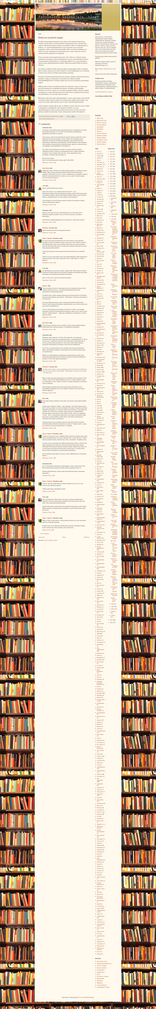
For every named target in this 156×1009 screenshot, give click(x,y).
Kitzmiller (99, 482)
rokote (98, 754)
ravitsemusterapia (101, 731)
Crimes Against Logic (113, 346)
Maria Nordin (100, 579)
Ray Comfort (100, 734)
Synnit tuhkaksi (114, 491)
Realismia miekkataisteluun (114, 432)
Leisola (98, 542)
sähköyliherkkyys (101, 771)
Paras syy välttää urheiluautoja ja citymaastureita (114, 580)
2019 (111, 169)
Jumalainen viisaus (99, 439)
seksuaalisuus (100, 800)
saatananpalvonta (101, 767)
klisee (52, 119)
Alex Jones (99, 166)
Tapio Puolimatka (100, 859)
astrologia (99, 199)
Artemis (99, 195)
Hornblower (100, 363)
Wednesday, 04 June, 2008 (49, 162)
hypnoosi (99, 374)
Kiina (98, 469)
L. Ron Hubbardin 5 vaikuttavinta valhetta (114, 547)
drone (98, 266)
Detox (98, 264)
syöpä (98, 843)
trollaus (99, 886)
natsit (98, 621)
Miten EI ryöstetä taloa (113, 222)
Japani (98, 414)
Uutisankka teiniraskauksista (114, 302)
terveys (98, 872)
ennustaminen (100, 290)
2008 (111, 196)
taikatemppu (100, 847)
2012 (98, 151)
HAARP (99, 338)
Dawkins (99, 254)
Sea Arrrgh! (114, 494)
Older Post (86, 537)
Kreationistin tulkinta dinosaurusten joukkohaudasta (114, 329)
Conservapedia (100, 242)
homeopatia (100, 354)
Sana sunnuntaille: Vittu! (114, 565)
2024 (111, 156)
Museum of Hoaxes (102, 122)
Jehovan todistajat (99, 417)
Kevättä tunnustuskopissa (114, 554)
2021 (111, 164)
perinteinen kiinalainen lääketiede (99, 683)
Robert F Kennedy (99, 747)
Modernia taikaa (113, 437)
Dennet (98, 258)
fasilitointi (99, 312)
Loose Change (100, 556)
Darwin (99, 246)
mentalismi (99, 593)
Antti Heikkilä (100, 184)
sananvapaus (100, 784)
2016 (111, 176)
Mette (44, 398)
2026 (111, 151)
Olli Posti (99, 640)
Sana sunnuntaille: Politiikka (114, 464)
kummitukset (100, 514)
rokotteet (99, 756)
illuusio (99, 385)
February (113, 611)
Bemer (98, 222)
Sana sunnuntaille (100, 779)
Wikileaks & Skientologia (114, 398)
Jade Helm (99, 412)
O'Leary (99, 636)
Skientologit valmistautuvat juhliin (114, 248)
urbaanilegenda (100, 900)
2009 (111, 193)
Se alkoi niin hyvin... (114, 297)
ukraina (99, 894)
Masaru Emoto (100, 585)
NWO (98, 634)
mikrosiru (99, 605)
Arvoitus (99, 197)
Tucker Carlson (101, 888)
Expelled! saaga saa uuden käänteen (114, 572)
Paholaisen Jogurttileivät (114, 238)
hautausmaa (100, 343)
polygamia (99, 695)
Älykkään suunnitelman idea (104, 963)
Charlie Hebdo (100, 234)
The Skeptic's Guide (102, 140)
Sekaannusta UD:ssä (114, 382)
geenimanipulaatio (101, 324)
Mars (98, 583)
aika (98, 160)
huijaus (98, 365)
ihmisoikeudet (100, 380)
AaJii (43, 186)
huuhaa (98, 367)
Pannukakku (100, 657)
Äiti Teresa (99, 162)
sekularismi (100, 803)
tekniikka (99, 862)
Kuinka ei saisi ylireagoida (114, 448)
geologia (99, 327)
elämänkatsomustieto (101, 277)
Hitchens (99, 347)
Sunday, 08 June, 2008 (48, 530)
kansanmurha (100, 451)
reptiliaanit (99, 740)
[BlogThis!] (69, 116)
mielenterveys (100, 597)
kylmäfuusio (100, 532)
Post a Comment (45, 533)
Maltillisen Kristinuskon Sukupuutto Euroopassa (114, 354)
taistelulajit (99, 852)
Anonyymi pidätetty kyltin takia (114, 405)
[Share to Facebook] (72, 116)
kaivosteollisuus (101, 445)
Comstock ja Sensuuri (114, 243)
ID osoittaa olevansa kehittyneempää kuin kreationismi (114, 230)
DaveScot (99, 248)
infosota (99, 391)
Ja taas (98, 410)
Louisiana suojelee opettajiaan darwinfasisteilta (114, 473)
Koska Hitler (100, 490)
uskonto (99, 908)
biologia (99, 230)
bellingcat (99, 220)
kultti (98, 512)
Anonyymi (99, 179)
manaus (99, 577)
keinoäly (99, 459)
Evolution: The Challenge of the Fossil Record (114, 424)
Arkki (98, 193)
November (114, 202)
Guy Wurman (100, 335)
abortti (98, 153)
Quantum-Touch (101, 716)
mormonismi (100, 611)
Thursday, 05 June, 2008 (48, 475)
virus (98, 933)
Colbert (99, 240)
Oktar (98, 638)
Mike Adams (100, 601)
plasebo (99, 691)
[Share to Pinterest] (74, 116)
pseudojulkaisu (100, 703)
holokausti (99, 351)
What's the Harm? (101, 144)
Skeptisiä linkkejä (101, 137)
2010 (111, 191)
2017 (111, 174)
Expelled (99, 308)
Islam (98, 406)
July (112, 216)
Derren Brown (100, 260)
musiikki (99, 615)
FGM (98, 319)
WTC (98, 952)
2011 (111, 188)
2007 (111, 620)
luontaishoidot (100, 560)
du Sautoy (99, 268)
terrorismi (99, 870)
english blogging (99, 287)
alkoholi (99, 169)
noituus (98, 629)
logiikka (99, 554)
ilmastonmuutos (101, 387)
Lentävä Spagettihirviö (100, 547)
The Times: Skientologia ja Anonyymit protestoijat (114, 366)
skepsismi (99, 814)
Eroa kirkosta (100, 298)
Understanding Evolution (103, 987)
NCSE (98, 974)
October (113, 206)
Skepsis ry (99, 131)
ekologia (99, 270)
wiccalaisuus (100, 944)
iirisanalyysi (100, 383)
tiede (98, 875)
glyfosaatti (99, 333)
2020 (111, 166)
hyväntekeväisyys (101, 376)
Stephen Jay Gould (100, 827)
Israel (98, 408)
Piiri (98, 686)
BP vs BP (113, 541)
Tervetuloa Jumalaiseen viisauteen (103, 92)
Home (64, 537)
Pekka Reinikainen (100, 670)
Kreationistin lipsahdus (114, 537)
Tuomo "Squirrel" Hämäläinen (50, 238)
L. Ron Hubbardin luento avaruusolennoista (114, 313)
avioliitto (99, 213)
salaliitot (99, 774)
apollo (98, 188)
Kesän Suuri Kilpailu (114, 307)
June (112, 219)
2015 (111, 179)
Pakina (98, 655)
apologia (99, 190)
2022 (111, 161)
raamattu (99, 720)
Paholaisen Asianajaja (48, 228)
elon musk (99, 282)
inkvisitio (99, 393)
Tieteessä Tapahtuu (101, 142)
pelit (98, 675)
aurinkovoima (100, 205)
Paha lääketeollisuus (100, 648)
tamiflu (98, 856)
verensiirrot (100, 922)
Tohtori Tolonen (101, 877)
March (113, 609)
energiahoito (100, 284)
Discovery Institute (101, 968)
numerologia (100, 631)
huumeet (99, 369)
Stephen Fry (100, 824)
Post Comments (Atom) (51, 540)
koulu (98, 494)
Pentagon (99, 679)
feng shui (99, 317)
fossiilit (98, 321)
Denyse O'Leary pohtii (113, 599)
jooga (98, 422)
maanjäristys (100, 571)
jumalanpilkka (100, 442)
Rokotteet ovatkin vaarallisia (114, 510)
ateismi (98, 201)
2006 (111, 622)
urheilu (98, 904)
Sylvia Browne (100, 835)
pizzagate (99, 689)
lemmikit (99, 544)
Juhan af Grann (101, 434)
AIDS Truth (100, 118)
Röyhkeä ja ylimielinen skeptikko (114, 292)
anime (98, 177)
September (114, 210)
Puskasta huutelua (99, 709)
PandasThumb (100, 978)
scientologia (100, 794)
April (112, 606)
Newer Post (42, 537)
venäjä (98, 920)
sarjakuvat (99, 787)
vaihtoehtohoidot (101, 911)
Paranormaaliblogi (101, 125)
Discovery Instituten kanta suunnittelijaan (114, 269)
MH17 (98, 595)
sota (98, 816)
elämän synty (100, 273)
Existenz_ (44, 286)
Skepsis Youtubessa (102, 133)
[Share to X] (71, 116)
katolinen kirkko (99, 455)
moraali (99, 609)
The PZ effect (113, 417)
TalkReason (100, 983)
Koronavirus (100, 487)
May (112, 604)
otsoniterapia (100, 644)
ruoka (98, 765)
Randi (98, 724)
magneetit (99, 575)
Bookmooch (100, 232)
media (98, 589)
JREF (98, 430)
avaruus (99, 211)
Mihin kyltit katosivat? (114, 594)
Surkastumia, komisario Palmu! (114, 480)
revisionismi (100, 742)
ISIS (98, 403)
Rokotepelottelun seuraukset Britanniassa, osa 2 (114, 339)
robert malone (100, 750)
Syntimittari (100, 839)
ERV (98, 302)
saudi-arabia (100, 792)
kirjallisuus (99, 475)
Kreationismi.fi (100, 972)
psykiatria (99, 707)
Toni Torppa (100, 881)
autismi (98, 209)
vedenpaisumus (100, 916)
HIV (98, 349)
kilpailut (99, 473)
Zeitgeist (99, 954)
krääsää (98, 496)
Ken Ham (99, 467)
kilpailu (99, 471)
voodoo (99, 939)
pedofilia (99, 667)
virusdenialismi (101, 936)
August (113, 214)
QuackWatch (100, 129)
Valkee (98, 914)
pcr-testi (99, 665)
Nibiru (98, 627)
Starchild (99, 818)
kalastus (99, 449)
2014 (111, 181)
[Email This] (67, 116)
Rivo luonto (100, 744)
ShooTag (99, 808)
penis (98, 677)
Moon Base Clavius (102, 120)
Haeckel (99, 341)
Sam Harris (100, 776)
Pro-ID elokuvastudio (114, 441)
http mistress (45, 168)
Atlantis (99, 203)
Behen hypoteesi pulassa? (114, 486)
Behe (98, 218)
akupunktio (99, 164)
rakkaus (99, 722)
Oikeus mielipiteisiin (114, 285)
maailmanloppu (101, 567)
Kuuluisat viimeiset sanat (100, 527)
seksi (98, 797)
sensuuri (99, 805)
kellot (98, 461)
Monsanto (99, 607)
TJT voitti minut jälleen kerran (113, 255)
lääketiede (99, 540)
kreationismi (100, 498)
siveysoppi (99, 810)
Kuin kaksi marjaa (99, 508)
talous (98, 854)
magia (98, 573)
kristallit (99, 502)
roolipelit (99, 758)
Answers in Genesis (99, 181)
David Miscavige (99, 251)
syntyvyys (99, 841)
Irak (98, 401)
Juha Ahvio (100, 432)
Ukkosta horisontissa (114, 516)
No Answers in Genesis (103, 976)
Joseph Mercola (101, 424)
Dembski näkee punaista (113, 458)
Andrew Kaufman (99, 173)
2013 (111, 183)
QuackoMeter (100, 127)
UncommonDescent (102, 985)
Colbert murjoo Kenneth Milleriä (114, 412)
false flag (99, 310)
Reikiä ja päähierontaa (114, 525)
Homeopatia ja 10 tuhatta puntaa (114, 321)
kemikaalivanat (100, 463)
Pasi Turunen (100, 662)
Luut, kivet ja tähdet (114, 521)
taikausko (99, 850)
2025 (111, 154)
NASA (98, 617)
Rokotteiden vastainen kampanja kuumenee (114, 532)
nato (98, 619)
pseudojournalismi (101, 700)
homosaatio (100, 357)
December (113, 198)
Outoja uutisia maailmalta (114, 504)
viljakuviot (99, 931)
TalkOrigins (100, 981)
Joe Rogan (99, 420)
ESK (98, 304)
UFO (98, 892)
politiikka (99, 693)
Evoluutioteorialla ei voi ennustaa (114, 589)
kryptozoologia (100, 504)
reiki (98, 738)
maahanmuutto (100, 563)
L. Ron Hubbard (99, 537)
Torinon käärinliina (99, 883)
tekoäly (98, 864)
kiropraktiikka (100, 479)
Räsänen (99, 726)
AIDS (98, 158)
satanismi (99, 789)
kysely (98, 534)
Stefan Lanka (100, 820)
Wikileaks (99, 946)
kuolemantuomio (101, 522)
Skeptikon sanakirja (102, 135)
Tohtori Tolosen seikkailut (114, 261)
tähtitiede (99, 845)
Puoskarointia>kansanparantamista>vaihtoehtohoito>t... (114, 278)
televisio (99, 868)
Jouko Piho (99, 428)
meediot (99, 591)
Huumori (49, 119)
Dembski (99, 256)
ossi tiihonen (100, 642)
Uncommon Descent (100, 897)
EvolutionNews (101, 970)
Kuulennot (99, 525)
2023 (111, 159)
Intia (98, 399)
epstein (98, 294)
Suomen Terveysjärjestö (100, 830)
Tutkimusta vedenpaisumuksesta (114, 498)
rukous (98, 763)
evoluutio (99, 306)
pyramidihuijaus (101, 713)
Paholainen (99, 653)
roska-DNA (100, 760)
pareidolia (99, 660)
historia (99, 345)
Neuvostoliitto (100, 623)
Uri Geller (99, 906)
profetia (99, 697)
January (113, 615)
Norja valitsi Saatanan (114, 453)
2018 (111, 171)
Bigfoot (99, 228)
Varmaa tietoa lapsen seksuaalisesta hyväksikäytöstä (114, 390)
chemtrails (99, 238)
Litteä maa (99, 552)
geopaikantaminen (101, 329)
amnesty (99, 171)
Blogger (92, 997)
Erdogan (99, 296)
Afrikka (99, 156)
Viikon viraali (100, 928)
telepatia (99, 866)
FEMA (98, 314)
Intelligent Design (99, 396)
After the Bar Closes (102, 961)
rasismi (98, 728)
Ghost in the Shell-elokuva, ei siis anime (114, 376)
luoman (81, 997)
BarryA (99, 215)
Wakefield (99, 941)
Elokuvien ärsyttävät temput (114, 560)
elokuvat (44, 119)
